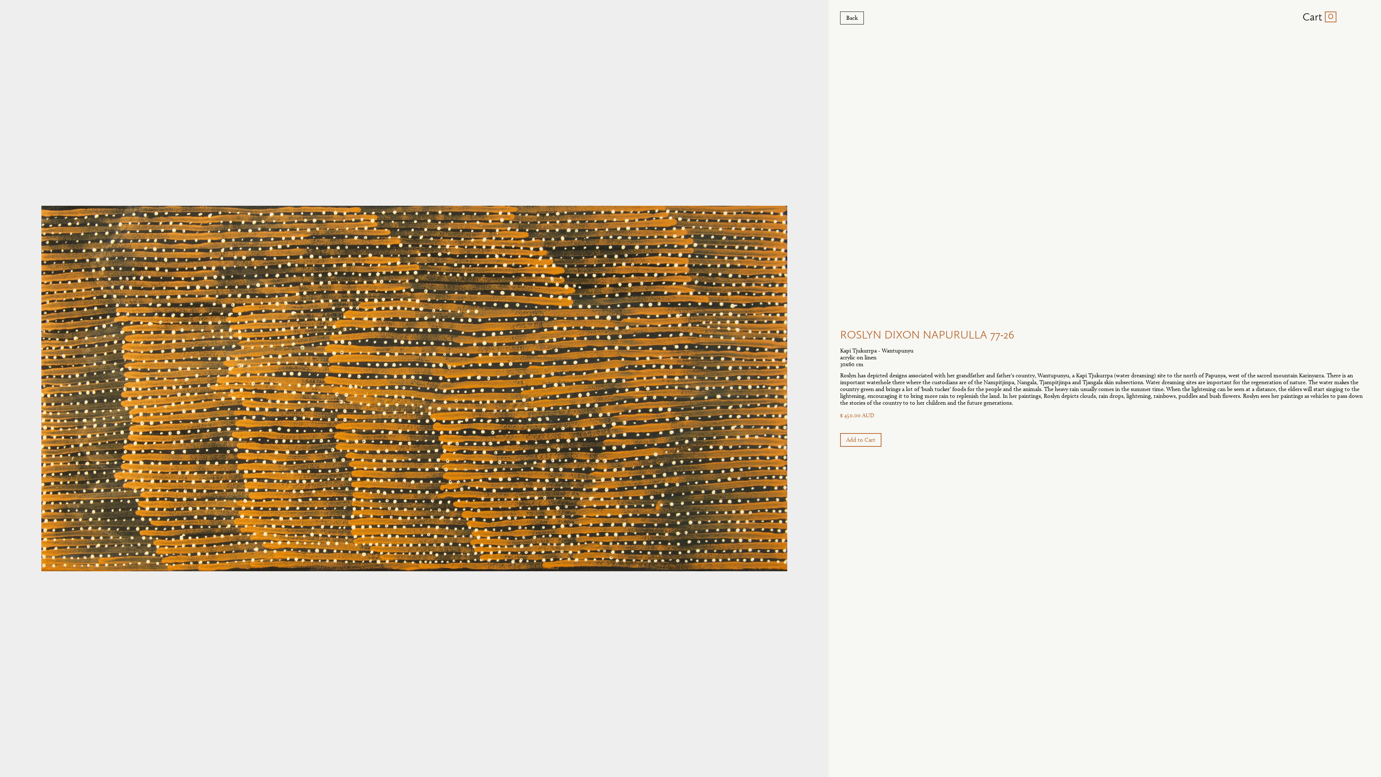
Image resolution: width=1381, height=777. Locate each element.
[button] (1316, 17)
